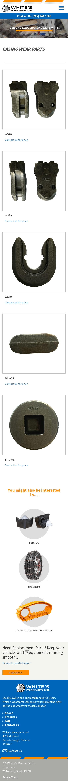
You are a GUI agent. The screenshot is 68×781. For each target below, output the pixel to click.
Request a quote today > (16, 663)
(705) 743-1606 (42, 16)
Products (11, 717)
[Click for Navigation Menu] (61, 8)
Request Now (15, 672)
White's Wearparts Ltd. (17, 9)
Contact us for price (16, 140)
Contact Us (12, 725)
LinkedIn (21, 777)
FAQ (7, 721)
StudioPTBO (23, 771)
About (9, 713)
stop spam (8, 767)
